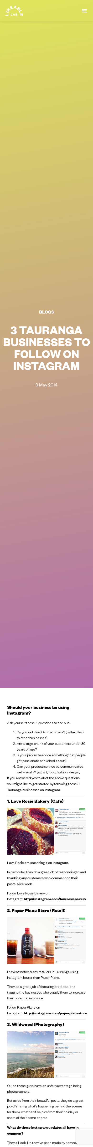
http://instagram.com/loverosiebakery (55, 898)
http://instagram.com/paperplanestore (55, 1012)
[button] (84, 11)
